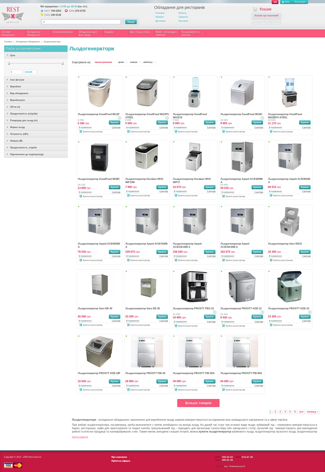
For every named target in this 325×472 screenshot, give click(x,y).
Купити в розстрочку (92, 131)
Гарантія (183, 17)
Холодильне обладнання (33, 33)
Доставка (161, 21)
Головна (160, 13)
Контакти (183, 21)
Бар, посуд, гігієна (140, 32)
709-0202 (56, 10)
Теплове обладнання (8, 33)
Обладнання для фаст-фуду (87, 33)
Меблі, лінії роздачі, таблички (166, 33)
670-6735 (80, 10)
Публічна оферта (120, 461)
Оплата (182, 13)
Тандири (109, 32)
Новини (160, 17)
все (301, 411)
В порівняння (85, 127)
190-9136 (56, 14)
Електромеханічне (63, 32)
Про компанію (119, 457)
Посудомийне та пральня (190, 33)
